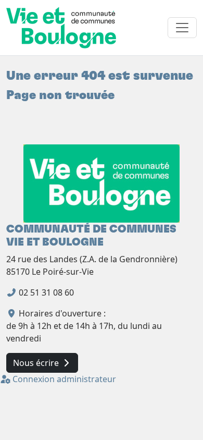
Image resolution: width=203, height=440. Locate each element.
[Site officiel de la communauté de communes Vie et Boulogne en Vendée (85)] (101, 182)
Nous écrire (37, 363)
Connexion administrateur (63, 379)
